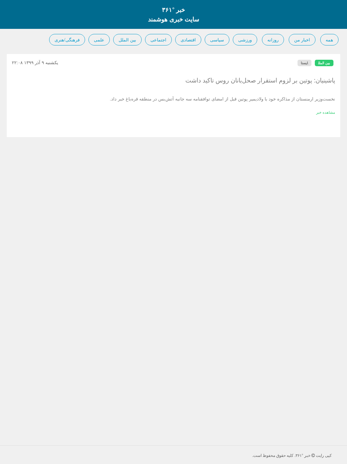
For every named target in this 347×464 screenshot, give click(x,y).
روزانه (273, 39)
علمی (99, 39)
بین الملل (127, 39)
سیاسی (217, 39)
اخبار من (302, 39)
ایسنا (304, 62)
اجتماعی (158, 39)
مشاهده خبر (325, 112)
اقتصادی (188, 39)
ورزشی (245, 39)
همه (329, 39)
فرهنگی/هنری (67, 39)
